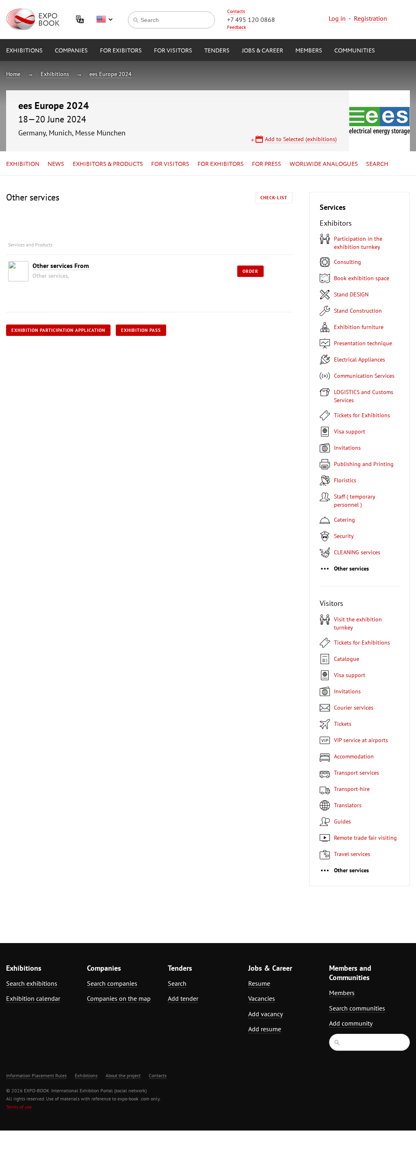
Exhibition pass (141, 330)
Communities (354, 51)
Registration (370, 18)
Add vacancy (265, 1014)
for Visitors (173, 51)
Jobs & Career (262, 51)
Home (13, 74)
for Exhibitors (220, 164)
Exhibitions (24, 51)
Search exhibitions (31, 983)
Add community (351, 1023)
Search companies (112, 983)
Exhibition (22, 164)
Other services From (60, 265)
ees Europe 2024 (110, 74)
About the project (123, 1075)
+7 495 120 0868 (251, 19)
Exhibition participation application (58, 330)
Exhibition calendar (33, 998)
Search (377, 164)
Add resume (264, 1029)
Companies (71, 51)
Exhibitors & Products (108, 164)
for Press (266, 164)
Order (250, 271)
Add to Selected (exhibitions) (301, 139)
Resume (259, 983)
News (56, 164)
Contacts (236, 11)
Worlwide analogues (324, 164)
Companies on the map (119, 998)
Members (308, 51)
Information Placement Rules (36, 1075)
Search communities (357, 1008)
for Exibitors (121, 51)
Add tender (183, 998)
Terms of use (19, 1107)
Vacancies (261, 998)
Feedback (236, 27)
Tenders (217, 51)
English (104, 19)
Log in (337, 18)
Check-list (273, 197)
